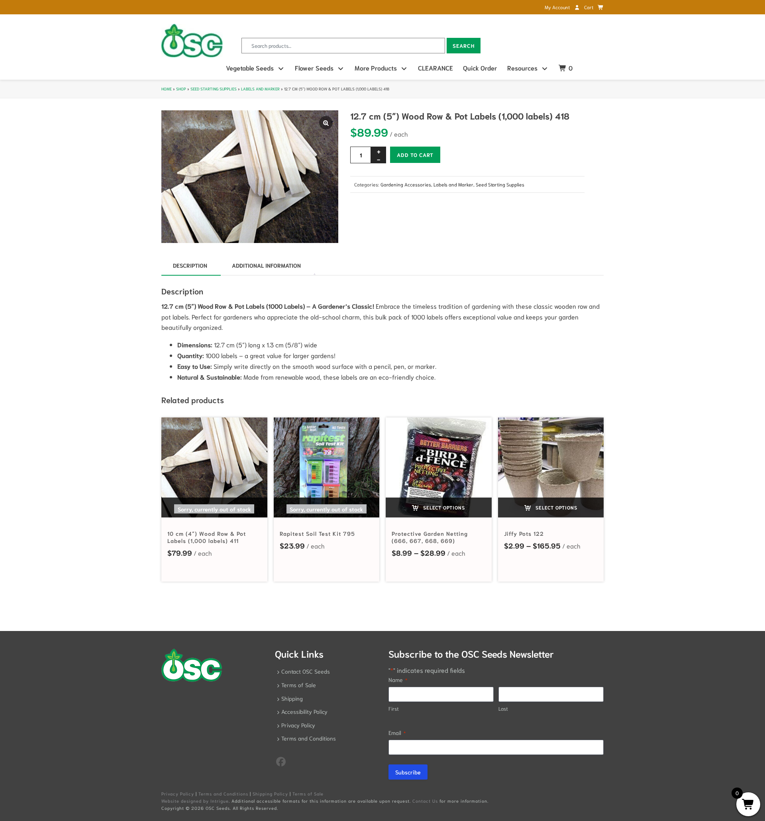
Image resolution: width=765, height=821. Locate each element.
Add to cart (415, 154)
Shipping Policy (270, 793)
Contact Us (425, 800)
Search (464, 45)
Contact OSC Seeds (305, 671)
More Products (376, 67)
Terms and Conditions (308, 738)
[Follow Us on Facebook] (281, 760)
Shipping (292, 698)
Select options (443, 507)
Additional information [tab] (266, 265)
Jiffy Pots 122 (524, 533)
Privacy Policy (298, 725)
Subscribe (408, 772)
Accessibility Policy (304, 711)
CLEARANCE (435, 67)
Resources (522, 67)
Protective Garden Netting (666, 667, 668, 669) (430, 537)
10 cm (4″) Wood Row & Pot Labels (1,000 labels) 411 (206, 537)
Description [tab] (190, 265)
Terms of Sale (298, 684)
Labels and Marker (260, 88)
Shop (181, 88)
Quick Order (480, 67)
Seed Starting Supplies (213, 88)
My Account (558, 7)
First (393, 708)
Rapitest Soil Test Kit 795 (317, 533)
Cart (589, 7)
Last (503, 708)
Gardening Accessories (406, 184)
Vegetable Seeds (250, 67)
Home (166, 88)
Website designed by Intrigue (195, 800)
